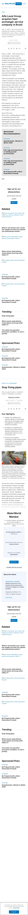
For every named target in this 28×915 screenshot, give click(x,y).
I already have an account (14, 567)
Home (3, 12)
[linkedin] (11, 48)
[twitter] (14, 48)
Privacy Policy (16, 907)
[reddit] (16, 48)
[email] (19, 48)
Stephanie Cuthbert (14, 397)
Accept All (14, 911)
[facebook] (8, 48)
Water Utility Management (9, 383)
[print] (25, 48)
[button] (3, 4)
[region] (14, 908)
